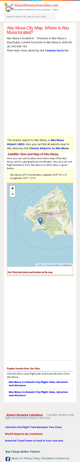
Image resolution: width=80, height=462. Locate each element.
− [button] (12, 194)
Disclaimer (47, 458)
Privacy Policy (32, 458)
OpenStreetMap (53, 264)
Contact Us (62, 458)
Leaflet (39, 264)
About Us (17, 458)
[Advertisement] (40, 95)
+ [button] (12, 188)
